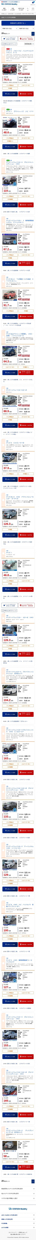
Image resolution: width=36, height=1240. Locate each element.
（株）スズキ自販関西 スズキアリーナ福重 (18, 153)
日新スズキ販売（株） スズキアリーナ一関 (18, 896)
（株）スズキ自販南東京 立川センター (17, 721)
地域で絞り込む (24, 28)
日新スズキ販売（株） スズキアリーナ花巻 (18, 837)
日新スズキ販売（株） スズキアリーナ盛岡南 (19, 1008)
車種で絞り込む (7, 28)
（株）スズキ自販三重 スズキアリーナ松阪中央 (19, 1174)
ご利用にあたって (22, 1232)
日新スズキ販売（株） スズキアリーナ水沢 (18, 211)
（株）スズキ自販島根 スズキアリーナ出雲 (18, 270)
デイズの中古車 (18, 13)
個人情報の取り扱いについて (18, 1234)
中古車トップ (4, 13)
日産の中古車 (10, 13)
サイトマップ (12, 1232)
